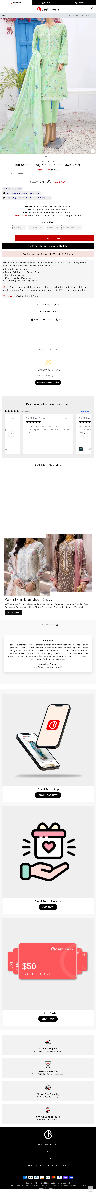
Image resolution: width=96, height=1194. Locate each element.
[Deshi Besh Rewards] (48, 852)
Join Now (48, 906)
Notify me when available (48, 246)
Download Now (48, 795)
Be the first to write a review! (48, 382)
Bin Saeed (48, 161)
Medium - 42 (36, 227)
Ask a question (48, 311)
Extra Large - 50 (71, 227)
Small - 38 (19, 227)
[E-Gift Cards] (48, 964)
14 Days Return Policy (48, 305)
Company (47, 1159)
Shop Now (13, 613)
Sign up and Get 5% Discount (47, 1166)
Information (47, 1145)
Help (47, 1152)
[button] (11, 434)
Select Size (47, 222)
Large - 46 (52, 227)
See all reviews (84, 411)
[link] (48, 449)
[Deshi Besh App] (48, 740)
